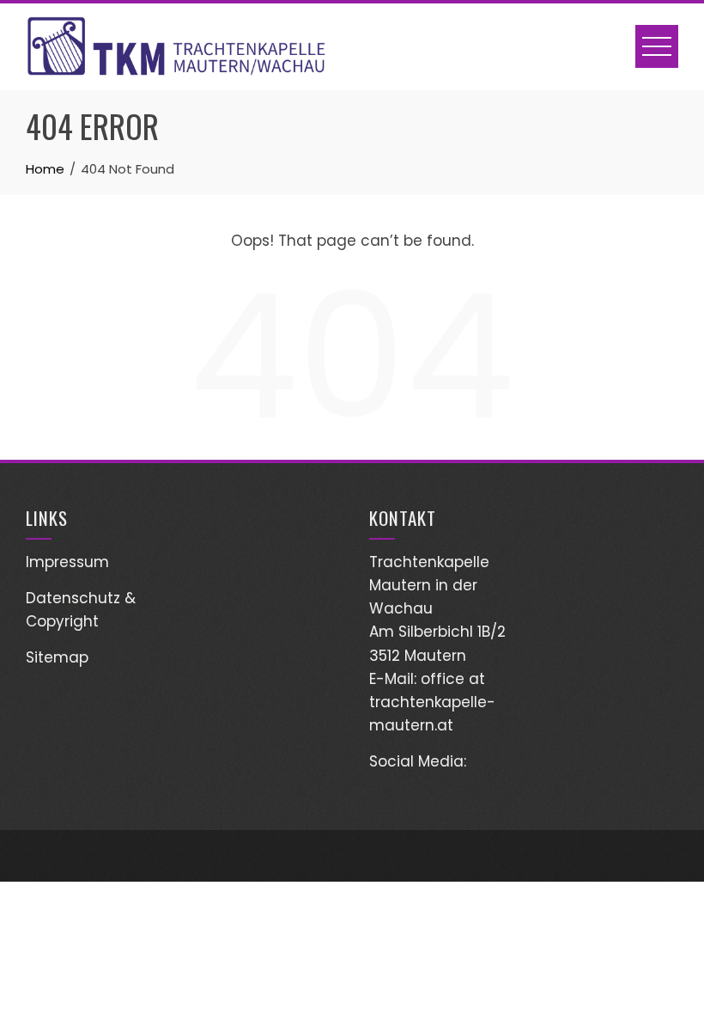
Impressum (67, 562)
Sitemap (57, 657)
